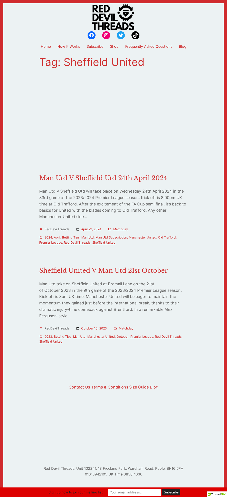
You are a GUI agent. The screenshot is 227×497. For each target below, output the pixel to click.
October (123, 336)
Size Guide (139, 387)
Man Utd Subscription (111, 237)
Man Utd (87, 237)
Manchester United (142, 237)
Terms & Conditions (109, 387)
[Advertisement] (113, 121)
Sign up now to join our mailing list (76, 492)
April (57, 237)
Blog (154, 387)
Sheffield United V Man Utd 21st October (103, 270)
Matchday (120, 229)
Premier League (50, 242)
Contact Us (79, 387)
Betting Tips (71, 237)
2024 (48, 237)
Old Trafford (167, 237)
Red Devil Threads (77, 242)
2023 (48, 336)
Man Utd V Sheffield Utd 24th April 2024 (103, 178)
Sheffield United (103, 242)
